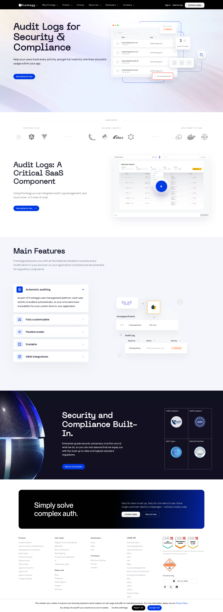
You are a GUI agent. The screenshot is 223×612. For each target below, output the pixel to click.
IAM (128, 560)
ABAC (129, 553)
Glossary (58, 589)
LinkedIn (177, 587)
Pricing (94, 564)
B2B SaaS (59, 546)
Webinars (59, 578)
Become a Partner (98, 560)
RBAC (129, 564)
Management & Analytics (29, 550)
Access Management (136, 568)
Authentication (25, 542)
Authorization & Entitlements (31, 546)
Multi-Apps (23, 553)
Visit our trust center (73, 467)
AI (55, 560)
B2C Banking (60, 553)
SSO (128, 579)
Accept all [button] (154, 608)
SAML (129, 582)
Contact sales (194, 5)
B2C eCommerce (62, 550)
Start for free (178, 5)
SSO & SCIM (23, 564)
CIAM (129, 586)
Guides (58, 586)
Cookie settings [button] (120, 608)
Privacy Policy (182, 603)
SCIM (129, 597)
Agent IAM (23, 571)
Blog (56, 575)
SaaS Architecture (134, 550)
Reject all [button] (138, 608)
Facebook (165, 587)
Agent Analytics (25, 575)
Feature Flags (133, 593)
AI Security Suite (25, 557)
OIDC (129, 557)
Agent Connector (26, 568)
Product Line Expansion (65, 557)
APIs (92, 550)
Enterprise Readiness (136, 575)
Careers (94, 567)
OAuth (129, 589)
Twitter (171, 587)
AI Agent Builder (25, 579)
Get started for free (24, 77)
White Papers (60, 582)
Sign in (168, 5)
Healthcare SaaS (62, 564)
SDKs (93, 546)
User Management (135, 546)
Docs (93, 542)
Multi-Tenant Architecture (138, 571)
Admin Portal (24, 560)
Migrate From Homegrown (66, 542)
